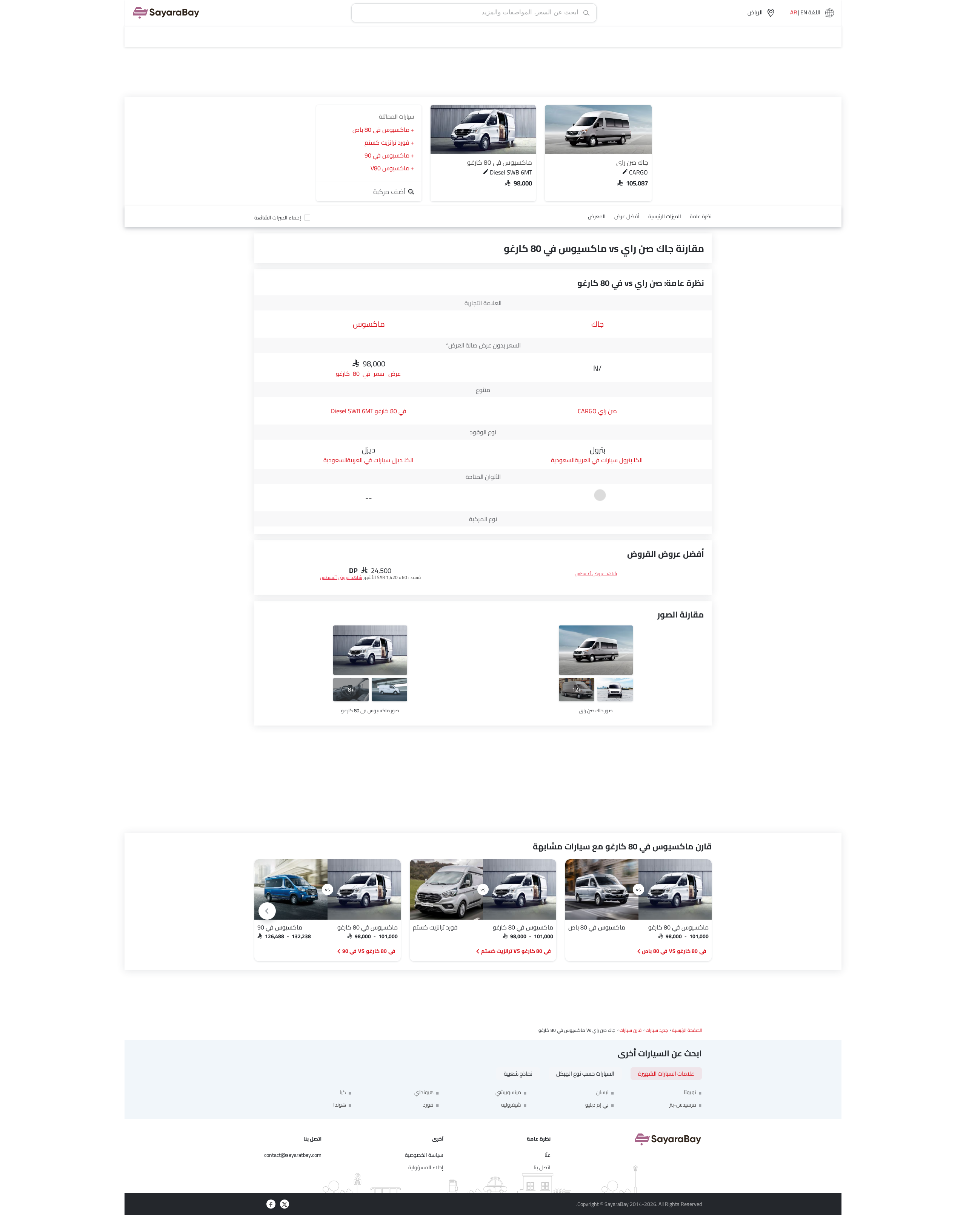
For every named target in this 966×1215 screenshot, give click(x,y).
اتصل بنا (542, 1167)
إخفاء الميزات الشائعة (277, 218)
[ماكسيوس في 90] (291, 889)
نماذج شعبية (518, 1073)
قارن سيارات (630, 1030)
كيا (343, 1092)
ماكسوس (369, 324)
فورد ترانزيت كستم (387, 142)
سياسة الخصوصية (424, 1155)
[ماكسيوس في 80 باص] (601, 889)
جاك (597, 324)
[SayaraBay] (166, 13)
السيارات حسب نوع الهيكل (585, 1073)
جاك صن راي (632, 162)
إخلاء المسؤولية (425, 1167)
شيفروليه (511, 1105)
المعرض (597, 216)
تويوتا (690, 1092)
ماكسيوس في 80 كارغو (499, 162)
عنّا (548, 1155)
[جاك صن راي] (598, 129)
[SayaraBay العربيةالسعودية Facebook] (270, 1204)
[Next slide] (267, 911)
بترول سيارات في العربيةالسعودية (591, 460)
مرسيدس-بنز (682, 1105)
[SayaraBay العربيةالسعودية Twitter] (284, 1204)
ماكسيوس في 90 (387, 155)
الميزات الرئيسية (664, 216)
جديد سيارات (657, 1030)
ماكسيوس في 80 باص (380, 129)
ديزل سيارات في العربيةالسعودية (363, 460)
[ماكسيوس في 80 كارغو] (483, 129)
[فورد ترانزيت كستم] (446, 889)
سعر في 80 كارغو (360, 373)
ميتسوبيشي (508, 1092)
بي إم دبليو (597, 1105)
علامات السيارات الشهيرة (666, 1073)
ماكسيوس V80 (390, 168)
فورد (428, 1105)
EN (803, 13)
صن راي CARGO (597, 410)
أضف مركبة (390, 191)
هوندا (339, 1105)
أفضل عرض (627, 216)
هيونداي (424, 1092)
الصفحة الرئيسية (687, 1030)
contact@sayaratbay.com (292, 1155)
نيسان (602, 1092)
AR (793, 13)
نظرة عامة (701, 216)
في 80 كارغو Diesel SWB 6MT (368, 410)
